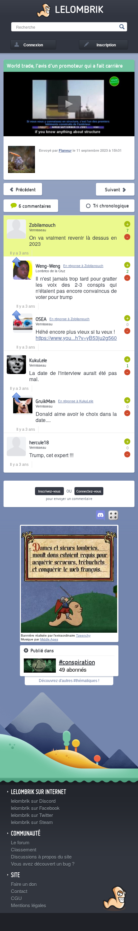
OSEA (41, 319)
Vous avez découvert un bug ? (42, 863)
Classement (23, 849)
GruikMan (45, 401)
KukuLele (38, 360)
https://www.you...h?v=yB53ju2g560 (76, 337)
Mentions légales (28, 905)
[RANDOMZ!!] (113, 515)
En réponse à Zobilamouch (83, 266)
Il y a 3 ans (19, 253)
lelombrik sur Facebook (35, 807)
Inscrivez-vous (49, 491)
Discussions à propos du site (41, 856)
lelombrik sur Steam (32, 822)
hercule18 (39, 442)
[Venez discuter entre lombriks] (100, 515)
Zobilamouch (42, 225)
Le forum (20, 842)
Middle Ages (49, 639)
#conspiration (77, 662)
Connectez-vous (88, 491)
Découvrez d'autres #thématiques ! (69, 680)
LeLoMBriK (114, 899)
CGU (16, 898)
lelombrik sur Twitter (32, 814)
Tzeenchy (83, 635)
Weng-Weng (48, 266)
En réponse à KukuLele (75, 401)
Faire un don (24, 883)
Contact (19, 891)
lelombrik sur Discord (33, 800)
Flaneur (65, 150)
